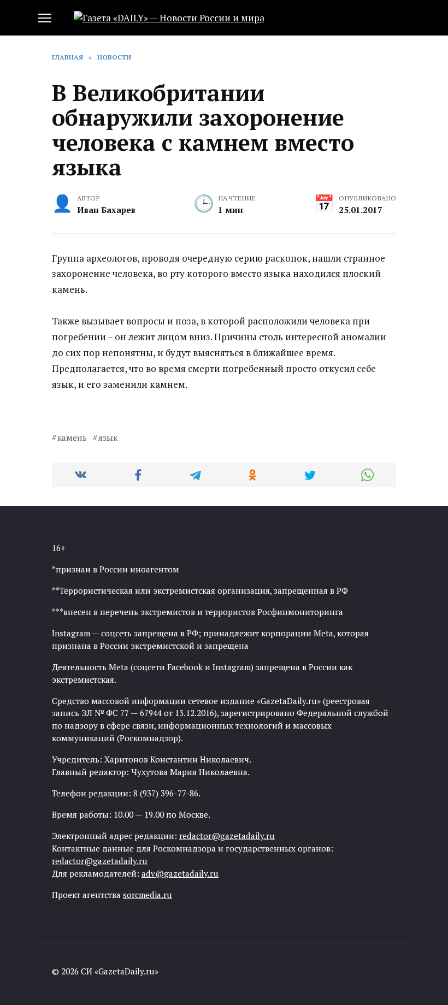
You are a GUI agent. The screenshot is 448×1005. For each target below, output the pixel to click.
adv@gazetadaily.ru (180, 873)
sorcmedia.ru (147, 894)
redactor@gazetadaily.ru (227, 835)
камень (72, 437)
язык (107, 437)
